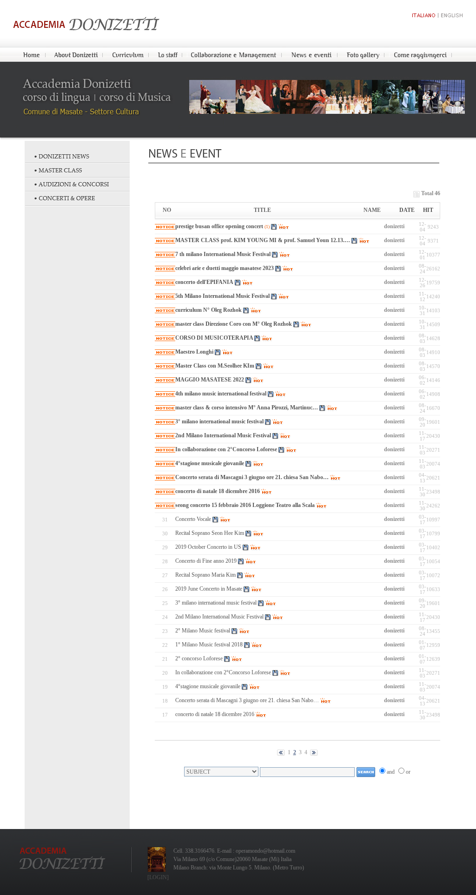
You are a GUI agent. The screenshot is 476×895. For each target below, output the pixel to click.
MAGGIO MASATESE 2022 (209, 379)
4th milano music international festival (220, 393)
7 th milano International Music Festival (223, 254)
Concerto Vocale (193, 519)
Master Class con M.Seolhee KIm (214, 365)
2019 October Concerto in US (208, 547)
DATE (407, 210)
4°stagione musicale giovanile (209, 463)
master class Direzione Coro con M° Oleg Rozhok (233, 324)
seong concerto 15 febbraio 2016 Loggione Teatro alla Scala (245, 505)
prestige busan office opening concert (219, 226)
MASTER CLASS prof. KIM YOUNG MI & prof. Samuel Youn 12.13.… (262, 240)
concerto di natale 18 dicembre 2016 (217, 491)
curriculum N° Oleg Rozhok (208, 310)
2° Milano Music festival (203, 630)
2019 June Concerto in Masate (208, 589)
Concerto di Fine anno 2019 (206, 561)
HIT (428, 210)
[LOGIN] (158, 877)
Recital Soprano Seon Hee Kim (209, 533)
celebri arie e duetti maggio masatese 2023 (224, 268)
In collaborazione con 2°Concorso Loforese (226, 449)
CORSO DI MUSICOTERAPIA (214, 338)
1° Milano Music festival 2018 (209, 644)
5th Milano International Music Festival (222, 296)
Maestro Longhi (195, 352)
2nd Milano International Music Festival (223, 435)
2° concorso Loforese (199, 658)
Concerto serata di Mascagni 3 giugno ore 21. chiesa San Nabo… (252, 477)
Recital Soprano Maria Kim (205, 575)
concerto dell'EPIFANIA (204, 282)
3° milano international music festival (219, 421)
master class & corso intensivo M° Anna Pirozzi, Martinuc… (246, 407)
